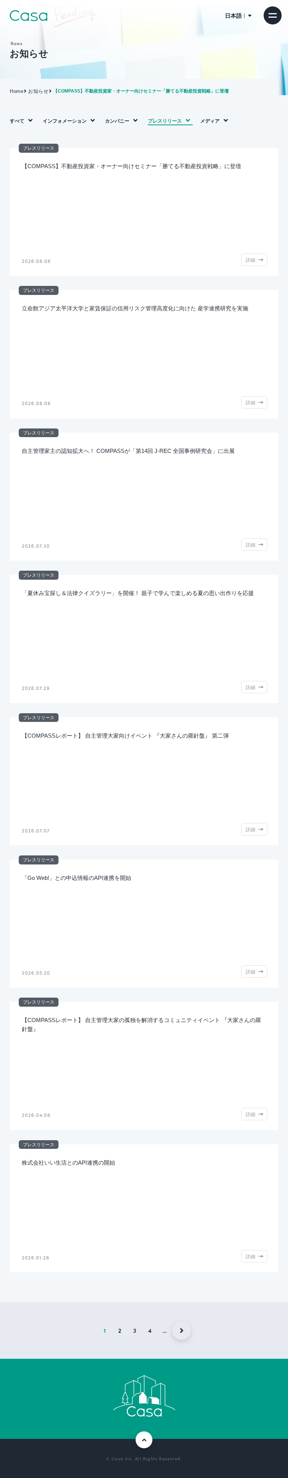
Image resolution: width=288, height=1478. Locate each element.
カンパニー (117, 120)
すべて (17, 120)
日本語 (233, 15)
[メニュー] (273, 15)
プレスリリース (165, 120)
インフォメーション (65, 120)
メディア (210, 120)
